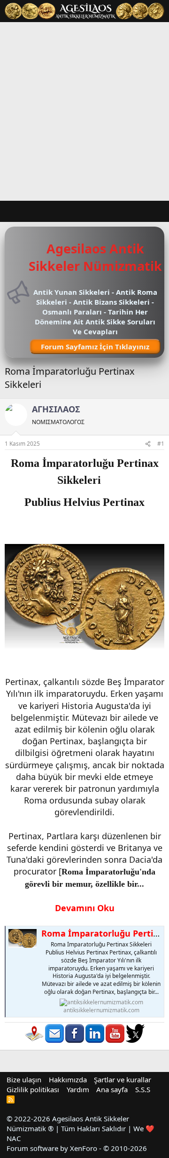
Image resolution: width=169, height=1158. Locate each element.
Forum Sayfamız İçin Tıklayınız (95, 346)
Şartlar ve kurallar (122, 1079)
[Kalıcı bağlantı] (106, 480)
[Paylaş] (148, 444)
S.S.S (142, 1089)
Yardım (78, 1089)
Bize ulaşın (24, 1079)
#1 (160, 444)
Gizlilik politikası (33, 1089)
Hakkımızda (68, 1079)
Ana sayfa (112, 1089)
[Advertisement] (84, 111)
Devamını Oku (85, 908)
